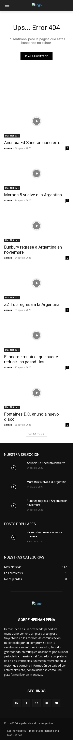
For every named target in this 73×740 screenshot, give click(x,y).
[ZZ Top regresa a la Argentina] (36, 283)
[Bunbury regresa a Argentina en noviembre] (36, 226)
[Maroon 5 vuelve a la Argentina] (36, 173)
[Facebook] (26, 703)
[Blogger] (16, 703)
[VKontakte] (56, 703)
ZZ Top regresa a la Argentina (31, 304)
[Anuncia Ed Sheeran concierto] (36, 121)
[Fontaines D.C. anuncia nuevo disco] (36, 393)
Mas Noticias (12, 135)
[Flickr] (36, 703)
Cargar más (35, 433)
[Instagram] (46, 703)
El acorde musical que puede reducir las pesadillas (31, 359)
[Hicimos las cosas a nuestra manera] (14, 537)
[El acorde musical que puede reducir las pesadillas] (36, 335)
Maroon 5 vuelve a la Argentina (33, 194)
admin (8, 148)
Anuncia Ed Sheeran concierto (32, 142)
